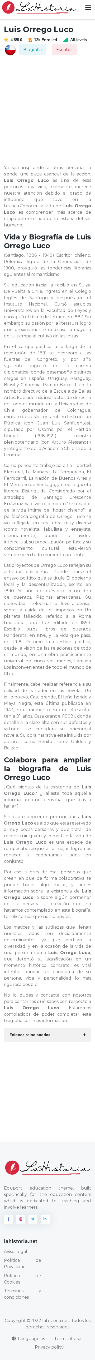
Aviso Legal (15, 1251)
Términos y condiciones (22, 1294)
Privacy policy (49, 1347)
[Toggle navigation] (88, 8)
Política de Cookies (22, 1279)
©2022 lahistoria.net (48, 1320)
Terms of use (67, 1338)
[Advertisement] (47, 110)
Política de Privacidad (22, 1263)
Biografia (32, 49)
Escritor (64, 49)
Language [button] (29, 1338)
